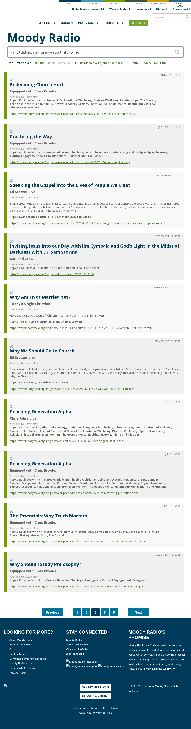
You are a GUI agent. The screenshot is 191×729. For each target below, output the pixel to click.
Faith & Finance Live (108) (148, 63)
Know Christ (180, 8)
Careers (14, 649)
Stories (160, 8)
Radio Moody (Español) (87, 8)
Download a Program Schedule (27, 658)
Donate (137, 23)
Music (65, 23)
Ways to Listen (118, 8)
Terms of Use (99, 707)
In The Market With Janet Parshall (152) (101, 63)
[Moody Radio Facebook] (81, 661)
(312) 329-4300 (75, 654)
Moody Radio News (20, 663)
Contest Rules (17, 654)
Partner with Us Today (22, 668)
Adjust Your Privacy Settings (95, 712)
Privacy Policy (80, 707)
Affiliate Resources (20, 644)
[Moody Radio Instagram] (82, 666)
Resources (142, 8)
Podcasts (112, 23)
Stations (45, 23)
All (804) (39, 63)
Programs (87, 23)
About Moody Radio (21, 639)
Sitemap (113, 707)
